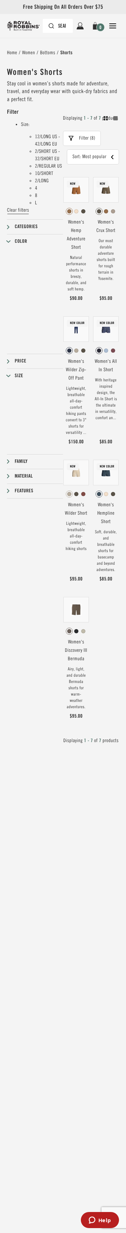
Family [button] (21, 461)
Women (28, 53)
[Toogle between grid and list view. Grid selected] (110, 119)
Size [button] (19, 376)
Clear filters (18, 210)
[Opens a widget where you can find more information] (99, 1221)
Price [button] (20, 361)
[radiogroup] (76, 211)
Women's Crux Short (105, 226)
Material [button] (24, 476)
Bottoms (47, 53)
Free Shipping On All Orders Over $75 (63, 6)
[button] (96, 26)
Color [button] (21, 241)
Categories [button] (26, 227)
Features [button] (24, 491)
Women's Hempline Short (105, 513)
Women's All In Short (106, 366)
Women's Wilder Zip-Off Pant (76, 370)
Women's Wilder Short (76, 509)
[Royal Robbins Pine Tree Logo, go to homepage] (27, 26)
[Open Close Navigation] (112, 26)
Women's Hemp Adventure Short (76, 234)
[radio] (69, 211)
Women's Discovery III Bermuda (76, 650)
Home (12, 53)
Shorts (66, 53)
